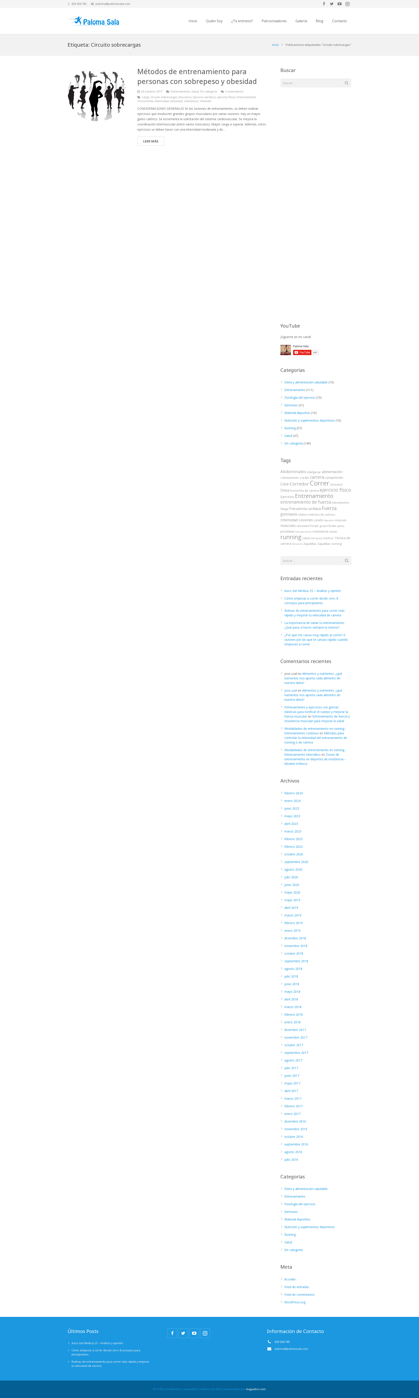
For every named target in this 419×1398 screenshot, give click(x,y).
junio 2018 (291, 984)
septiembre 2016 (296, 1144)
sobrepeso (191, 101)
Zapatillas (309, 544)
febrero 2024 (293, 793)
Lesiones (306, 520)
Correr (319, 483)
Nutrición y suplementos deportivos (309, 420)
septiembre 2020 (296, 862)
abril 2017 (291, 1091)
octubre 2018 (293, 953)
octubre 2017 (293, 1045)
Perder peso (335, 526)
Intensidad (162, 101)
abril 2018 (291, 999)
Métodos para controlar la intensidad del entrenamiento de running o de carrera (315, 737)
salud (306, 538)
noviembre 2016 (295, 1129)
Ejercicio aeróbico (204, 97)
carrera (317, 477)
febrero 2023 (293, 839)
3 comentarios (234, 91)
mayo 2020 (292, 892)
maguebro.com (256, 1389)
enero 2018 (292, 1022)
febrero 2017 (293, 1106)
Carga (145, 97)
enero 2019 (292, 930)
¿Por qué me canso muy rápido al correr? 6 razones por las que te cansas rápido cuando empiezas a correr (316, 639)
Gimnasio (291, 405)
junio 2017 (291, 1075)
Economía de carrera (304, 490)
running (290, 537)
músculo (341, 520)
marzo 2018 (292, 1007)
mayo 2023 (292, 816)
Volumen (205, 101)
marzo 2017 (292, 1098)
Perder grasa (318, 526)
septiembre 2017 (296, 1053)
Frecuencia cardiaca (305, 508)
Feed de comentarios (299, 1294)
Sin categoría (208, 91)
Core (284, 484)
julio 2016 (291, 1159)
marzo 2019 (292, 915)
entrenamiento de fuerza (305, 502)
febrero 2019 (293, 923)
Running (290, 428)
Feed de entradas (296, 1287)
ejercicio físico (226, 97)
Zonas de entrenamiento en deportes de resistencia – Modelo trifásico (315, 759)
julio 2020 (291, 877)
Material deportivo (297, 413)
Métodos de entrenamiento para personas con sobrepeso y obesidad (197, 76)
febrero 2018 (293, 1014)
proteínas (287, 531)
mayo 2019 (292, 900)
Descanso (185, 97)
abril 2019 (291, 908)
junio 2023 (291, 808)
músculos (288, 525)
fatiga (284, 509)
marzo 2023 (292, 831)
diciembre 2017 (295, 1030)
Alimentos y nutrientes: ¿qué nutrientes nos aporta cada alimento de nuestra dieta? (313, 678)
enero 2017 (292, 1114)
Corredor (299, 484)
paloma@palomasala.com (113, 4)
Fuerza (329, 508)
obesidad (176, 101)
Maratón (329, 520)
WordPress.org (294, 1302)
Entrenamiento (180, 91)
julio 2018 (291, 976)
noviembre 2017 (295, 1037)
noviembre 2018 (295, 946)
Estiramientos (340, 502)
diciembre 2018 (295, 938)
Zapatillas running (329, 544)
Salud (195, 91)
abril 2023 (291, 824)
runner (333, 531)
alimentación (332, 471)
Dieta (284, 490)
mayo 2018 (292, 992)
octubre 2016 (293, 1137)
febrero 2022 (293, 846)
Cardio (304, 478)
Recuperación (303, 531)
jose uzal (290, 690)
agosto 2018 (293, 969)
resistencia (320, 531)
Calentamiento (289, 478)
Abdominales (293, 471)
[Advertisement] (313, 245)
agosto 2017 (293, 1060)
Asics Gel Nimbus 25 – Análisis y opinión (312, 591)
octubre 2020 (293, 854)
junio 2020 (291, 885)
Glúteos (303, 514)
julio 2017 (291, 1068)
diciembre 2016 (295, 1121)
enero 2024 (292, 801)
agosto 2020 (293, 869)
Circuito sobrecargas (163, 97)
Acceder (290, 1279)
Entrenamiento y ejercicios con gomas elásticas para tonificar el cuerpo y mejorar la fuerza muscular (316, 711)
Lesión (318, 520)
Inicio (275, 45)
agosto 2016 (293, 1152)
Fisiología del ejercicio (299, 397)
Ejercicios (287, 496)
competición (334, 477)
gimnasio (288, 514)
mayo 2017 (292, 1083)
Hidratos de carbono (322, 514)
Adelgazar (314, 472)
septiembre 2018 (296, 961)
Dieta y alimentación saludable (306, 382)
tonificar (328, 538)
